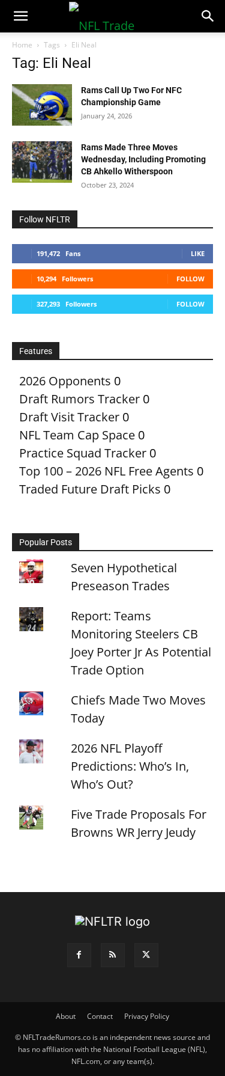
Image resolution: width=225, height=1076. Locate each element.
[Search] (208, 16)
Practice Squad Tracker (82, 453)
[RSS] (113, 955)
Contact (100, 1016)
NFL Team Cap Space (77, 435)
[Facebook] (79, 955)
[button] (20, 16)
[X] (146, 955)
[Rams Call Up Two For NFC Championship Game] (42, 105)
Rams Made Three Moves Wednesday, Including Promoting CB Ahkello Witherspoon (143, 159)
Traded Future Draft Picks (90, 489)
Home (22, 45)
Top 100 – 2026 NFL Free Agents (106, 471)
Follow (190, 278)
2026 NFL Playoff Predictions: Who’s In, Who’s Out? (130, 766)
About (66, 1016)
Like (198, 253)
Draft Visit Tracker (69, 417)
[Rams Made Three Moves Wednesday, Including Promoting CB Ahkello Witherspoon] (42, 162)
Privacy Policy (146, 1016)
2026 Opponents (65, 381)
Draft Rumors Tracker (79, 399)
